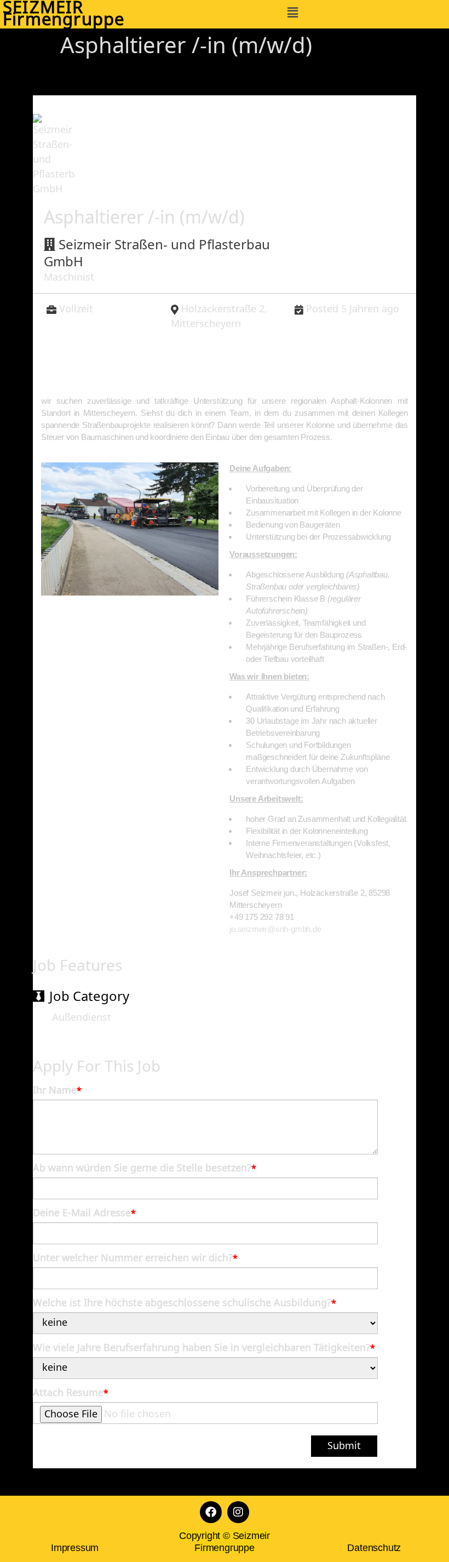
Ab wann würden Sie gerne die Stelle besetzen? (144, 1169)
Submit (344, 1446)
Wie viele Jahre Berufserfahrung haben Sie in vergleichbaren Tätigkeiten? (204, 1348)
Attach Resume (70, 1393)
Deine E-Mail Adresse (84, 1213)
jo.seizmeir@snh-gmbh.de (275, 929)
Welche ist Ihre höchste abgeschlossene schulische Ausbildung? (184, 1303)
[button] (292, 12)
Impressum (75, 1547)
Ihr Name (57, 1091)
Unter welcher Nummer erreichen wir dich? (135, 1258)
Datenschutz (374, 1547)
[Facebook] (211, 1512)
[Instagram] (238, 1512)
